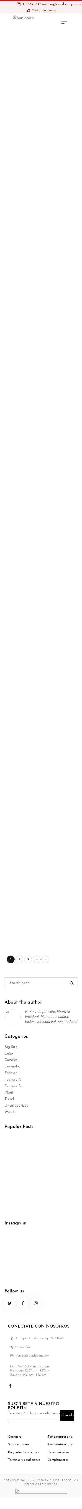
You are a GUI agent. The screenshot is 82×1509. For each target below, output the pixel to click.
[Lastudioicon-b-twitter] (10, 1303)
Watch (10, 1112)
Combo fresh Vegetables (38, 621)
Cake (9, 1053)
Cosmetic (12, 1066)
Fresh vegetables (29, 536)
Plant (9, 1092)
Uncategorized (16, 1106)
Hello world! (17, 1143)
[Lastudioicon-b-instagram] (36, 1303)
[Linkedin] (33, 1386)
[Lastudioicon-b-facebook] (23, 1303)
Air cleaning (23, 280)
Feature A (13, 1080)
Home (34, 53)
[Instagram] (21, 1386)
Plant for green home (35, 92)
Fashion (11, 1073)
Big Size (11, 1047)
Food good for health (35, 791)
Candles (11, 1060)
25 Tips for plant (29, 195)
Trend (9, 1099)
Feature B (13, 1086)
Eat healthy (23, 365)
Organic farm (25, 451)
